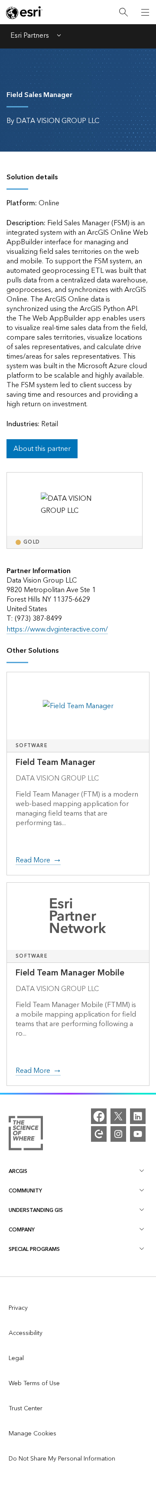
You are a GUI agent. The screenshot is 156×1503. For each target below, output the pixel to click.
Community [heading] (25, 1190)
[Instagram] (118, 1134)
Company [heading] (22, 1229)
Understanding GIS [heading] (36, 1210)
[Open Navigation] (145, 12)
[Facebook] (99, 1116)
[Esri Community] (99, 1134)
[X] (118, 1116)
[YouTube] (138, 1134)
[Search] (123, 12)
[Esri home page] (24, 12)
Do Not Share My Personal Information (62, 1459)
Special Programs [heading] (34, 1249)
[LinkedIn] (138, 1116)
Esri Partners (29, 36)
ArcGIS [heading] (18, 1171)
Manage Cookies (32, 1433)
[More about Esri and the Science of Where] (26, 1135)
